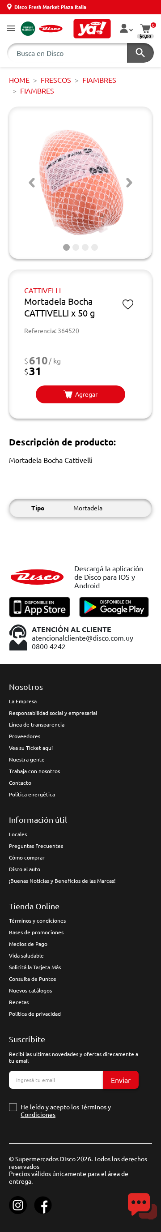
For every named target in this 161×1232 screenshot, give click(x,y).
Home (19, 79)
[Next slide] (129, 182)
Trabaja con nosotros (34, 771)
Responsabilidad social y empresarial (53, 712)
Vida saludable (26, 955)
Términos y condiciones (37, 920)
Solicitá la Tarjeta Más (35, 967)
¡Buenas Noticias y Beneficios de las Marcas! (62, 880)
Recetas (19, 1002)
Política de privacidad (35, 1013)
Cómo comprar (27, 857)
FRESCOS (56, 79)
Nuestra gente (27, 759)
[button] (11, 29)
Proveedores (24, 736)
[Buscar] (140, 53)
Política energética (32, 794)
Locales (18, 834)
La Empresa (23, 701)
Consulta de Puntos (32, 978)
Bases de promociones (36, 932)
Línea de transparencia (36, 724)
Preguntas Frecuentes (36, 845)
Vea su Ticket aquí (31, 747)
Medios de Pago (28, 943)
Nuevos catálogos (30, 990)
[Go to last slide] (32, 182)
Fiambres (99, 79)
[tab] (66, 247)
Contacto (20, 782)
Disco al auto (24, 869)
